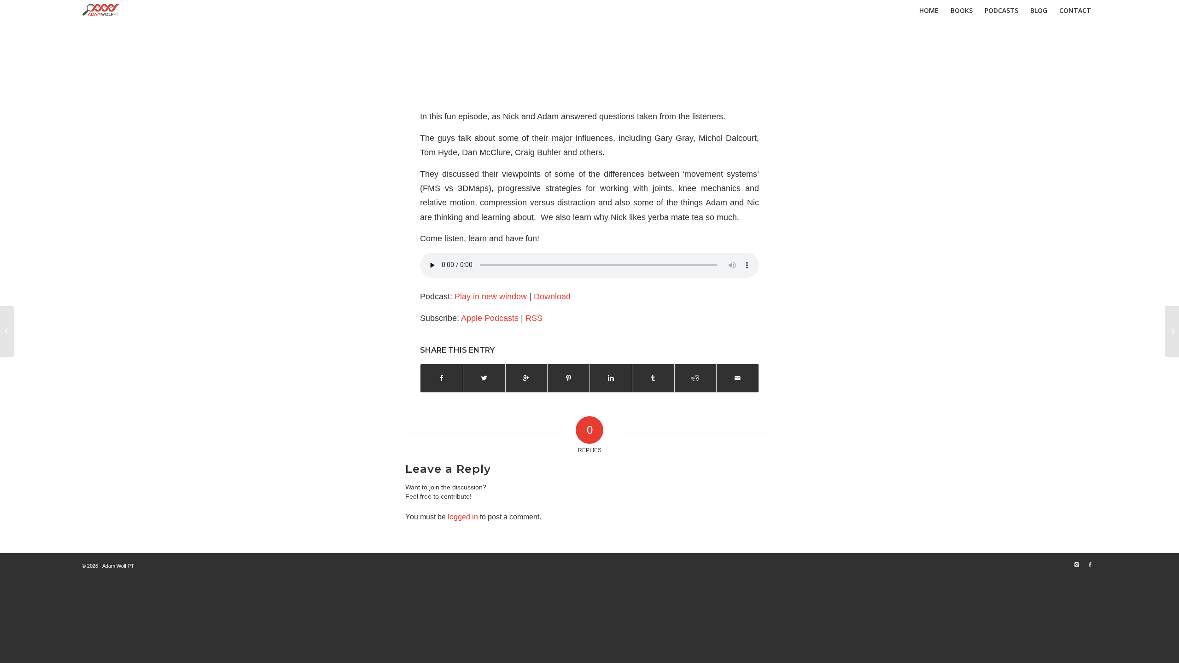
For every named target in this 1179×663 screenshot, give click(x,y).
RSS (534, 318)
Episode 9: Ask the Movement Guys (589, 82)
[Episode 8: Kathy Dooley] (7, 331)
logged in (463, 517)
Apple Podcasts (490, 318)
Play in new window (491, 296)
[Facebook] (1090, 564)
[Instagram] (1076, 564)
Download (552, 296)
